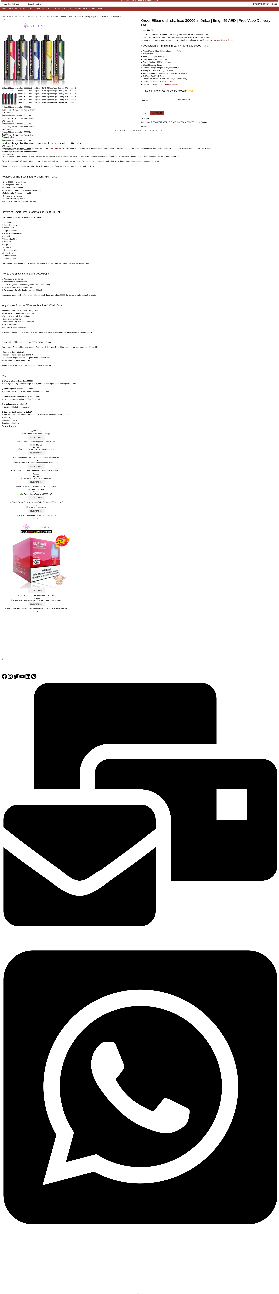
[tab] (121, 130)
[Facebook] (4, 676)
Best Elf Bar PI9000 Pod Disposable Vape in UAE (36, 486)
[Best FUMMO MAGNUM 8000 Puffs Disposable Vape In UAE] (36, 463)
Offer (3, 1269)
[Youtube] (22, 676)
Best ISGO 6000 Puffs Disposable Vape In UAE (36, 442)
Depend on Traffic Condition (43, 667)
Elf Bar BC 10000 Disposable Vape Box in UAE (36, 595)
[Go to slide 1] (140, 614)
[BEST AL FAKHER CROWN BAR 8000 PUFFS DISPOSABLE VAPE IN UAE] (36, 600)
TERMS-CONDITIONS (9, 1287)
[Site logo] (10, 4)
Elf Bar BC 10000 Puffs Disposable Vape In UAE (36, 515)
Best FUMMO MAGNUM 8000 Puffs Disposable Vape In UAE (36, 471)
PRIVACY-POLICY (8, 1283)
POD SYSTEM (7, 1262)
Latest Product (201, 122)
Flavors (145, 100)
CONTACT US (6, 1279)
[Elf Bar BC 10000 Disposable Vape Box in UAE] (36, 554)
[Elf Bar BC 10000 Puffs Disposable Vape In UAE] (36, 507)
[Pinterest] (34, 676)
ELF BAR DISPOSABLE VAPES (39, 17)
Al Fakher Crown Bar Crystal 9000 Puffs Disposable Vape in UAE (36, 502)
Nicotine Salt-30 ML (8, 1265)
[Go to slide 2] (140, 617)
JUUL (3, 1258)
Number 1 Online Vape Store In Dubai (217, 40)
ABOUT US (5, 1276)
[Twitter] (16, 676)
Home (4, 17)
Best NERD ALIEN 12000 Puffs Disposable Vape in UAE (36, 458)
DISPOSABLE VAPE (17, 17)
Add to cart (157, 113)
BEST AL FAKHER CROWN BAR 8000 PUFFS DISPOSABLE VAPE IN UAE (36, 609)
